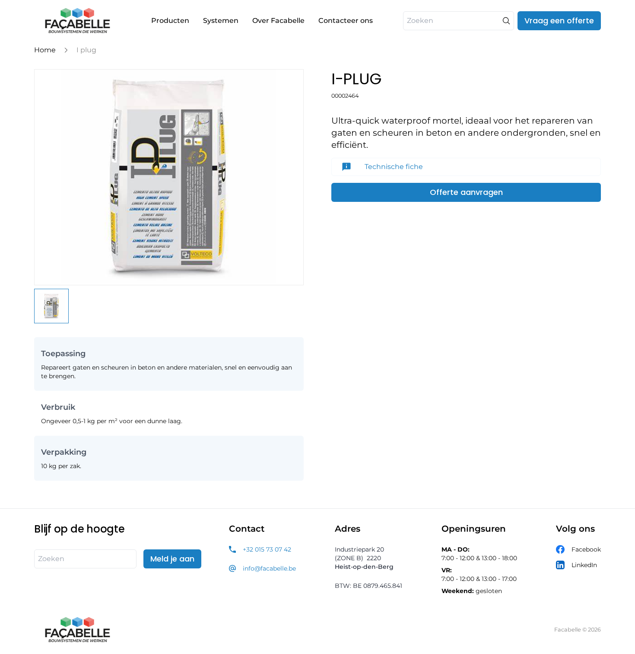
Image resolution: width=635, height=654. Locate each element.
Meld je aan (172, 558)
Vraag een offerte (559, 20)
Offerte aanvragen (466, 192)
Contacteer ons (345, 20)
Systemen (220, 20)
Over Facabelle (278, 20)
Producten (170, 20)
